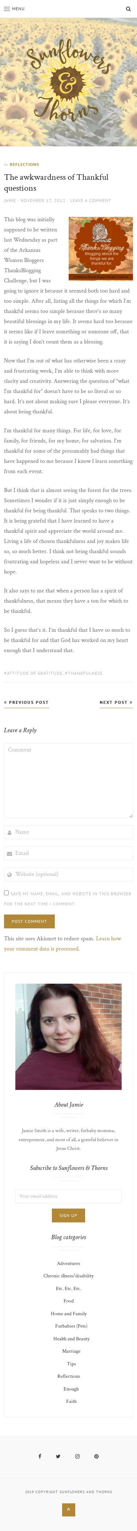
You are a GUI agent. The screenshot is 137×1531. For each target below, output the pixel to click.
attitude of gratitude (34, 673)
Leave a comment (90, 200)
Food (69, 1301)
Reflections (24, 164)
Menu (18, 8)
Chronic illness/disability (68, 1276)
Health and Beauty (71, 1339)
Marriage (71, 1351)
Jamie (10, 200)
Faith (71, 1401)
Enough (71, 1389)
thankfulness (85, 673)
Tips (71, 1364)
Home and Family (69, 1313)
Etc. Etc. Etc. (68, 1288)
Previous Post (28, 702)
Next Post (115, 702)
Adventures (68, 1263)
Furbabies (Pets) (71, 1326)
